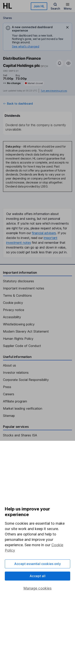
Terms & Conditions (17, 295)
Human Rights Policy (18, 339)
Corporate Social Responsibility (26, 380)
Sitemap (9, 416)
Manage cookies (37, 588)
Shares (7, 18)
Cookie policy (13, 303)
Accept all (37, 576)
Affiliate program (15, 401)
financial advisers (44, 233)
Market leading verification (22, 408)
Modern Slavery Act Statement (26, 331)
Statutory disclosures (18, 281)
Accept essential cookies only (37, 564)
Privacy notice (13, 310)
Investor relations (16, 373)
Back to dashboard (20, 103)
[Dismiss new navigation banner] (67, 27)
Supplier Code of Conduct (22, 346)
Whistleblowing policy (19, 324)
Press (7, 387)
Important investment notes (23, 288)
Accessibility (12, 317)
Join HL (39, 6)
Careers (8, 394)
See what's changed (25, 46)
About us (9, 365)
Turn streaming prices (54, 90)
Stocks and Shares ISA (20, 435)
